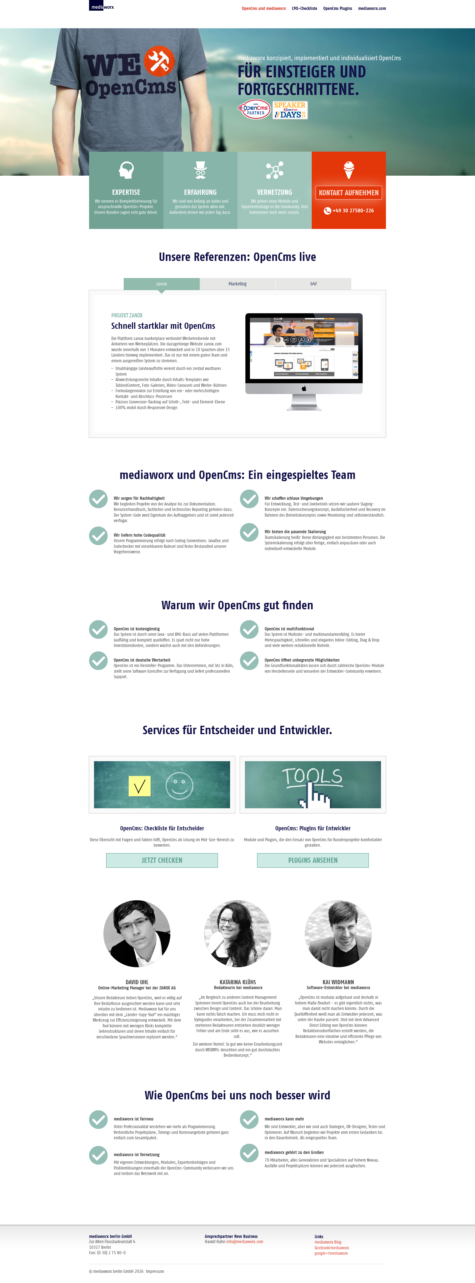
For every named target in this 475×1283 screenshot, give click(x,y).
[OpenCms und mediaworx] (101, 5)
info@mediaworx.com (244, 1242)
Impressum (155, 1271)
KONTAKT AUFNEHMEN (349, 193)
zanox (161, 283)
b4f (313, 283)
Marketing (237, 283)
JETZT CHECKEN (162, 860)
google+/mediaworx (331, 1253)
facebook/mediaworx (332, 1248)
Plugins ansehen (313, 860)
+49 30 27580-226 (353, 211)
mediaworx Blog (328, 1242)
